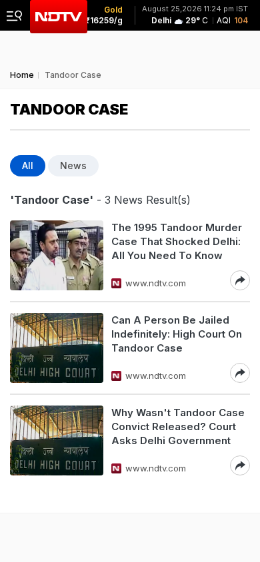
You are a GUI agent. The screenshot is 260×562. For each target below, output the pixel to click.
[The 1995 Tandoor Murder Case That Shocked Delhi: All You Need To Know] (56, 255)
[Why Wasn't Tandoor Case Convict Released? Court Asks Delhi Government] (56, 440)
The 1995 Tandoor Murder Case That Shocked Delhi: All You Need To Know (176, 241)
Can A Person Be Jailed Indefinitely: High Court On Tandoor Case (176, 334)
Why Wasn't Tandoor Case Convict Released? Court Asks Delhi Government (178, 426)
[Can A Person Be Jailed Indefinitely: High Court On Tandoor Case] (56, 348)
